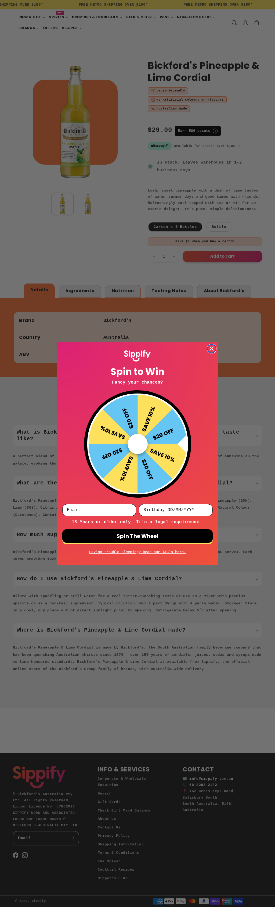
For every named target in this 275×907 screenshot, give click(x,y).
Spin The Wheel (137, 536)
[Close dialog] (211, 348)
